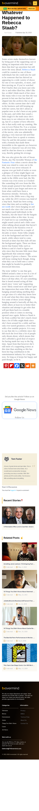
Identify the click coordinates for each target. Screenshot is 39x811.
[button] (35, 3)
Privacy (23, 762)
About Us (23, 771)
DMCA (22, 765)
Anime (4, 771)
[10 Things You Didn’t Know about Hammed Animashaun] (19, 629)
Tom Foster (8, 32)
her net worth (23, 230)
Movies (4, 765)
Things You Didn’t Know (9, 775)
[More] (33, 415)
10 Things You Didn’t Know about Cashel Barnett (20, 678)
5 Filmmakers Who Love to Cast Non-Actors (19, 576)
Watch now (31, 8)
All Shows (5, 781)
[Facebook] (16, 415)
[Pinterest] (6, 415)
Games (4, 778)
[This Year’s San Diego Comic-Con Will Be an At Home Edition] (19, 702)
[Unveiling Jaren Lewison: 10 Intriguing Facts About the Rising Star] (19, 601)
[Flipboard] (11, 415)
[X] (22, 415)
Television (5, 762)
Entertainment (6, 768)
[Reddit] (27, 415)
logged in (13, 540)
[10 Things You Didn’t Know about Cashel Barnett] (19, 665)
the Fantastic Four (22, 178)
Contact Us (24, 775)
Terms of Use (25, 768)
